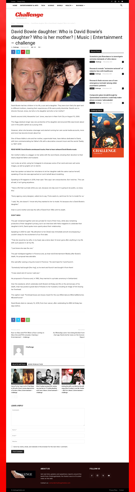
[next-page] (16, 396)
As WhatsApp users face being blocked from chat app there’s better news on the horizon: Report (69, 335)
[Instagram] (115, 1)
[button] (121, 6)
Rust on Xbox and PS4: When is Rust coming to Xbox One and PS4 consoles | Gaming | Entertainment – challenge (27, 335)
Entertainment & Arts (29, 5)
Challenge (16, 47)
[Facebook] (111, 1)
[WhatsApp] (28, 52)
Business (79, 5)
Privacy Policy (21, 1)
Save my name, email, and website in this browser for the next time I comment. (40, 447)
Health (68, 5)
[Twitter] (118, 1)
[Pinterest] (23, 52)
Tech (43, 5)
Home (15, 5)
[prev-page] (12, 396)
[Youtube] (122, 1)
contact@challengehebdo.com (59, 483)
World (60, 5)
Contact (13, 1)
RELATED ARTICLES (19, 364)
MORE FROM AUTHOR (35, 364)
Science (51, 5)
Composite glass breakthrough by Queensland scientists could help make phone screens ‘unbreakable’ (106, 97)
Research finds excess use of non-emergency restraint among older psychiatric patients (104, 83)
